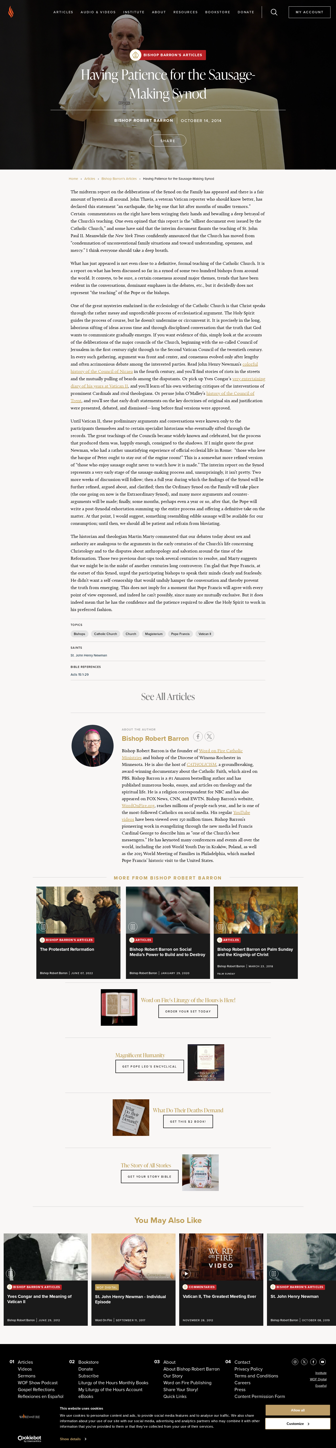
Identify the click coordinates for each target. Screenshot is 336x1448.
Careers (243, 1382)
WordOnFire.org (138, 805)
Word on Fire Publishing (187, 1382)
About (159, 12)
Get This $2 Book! (188, 1121)
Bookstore (217, 12)
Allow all (298, 1410)
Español (321, 1385)
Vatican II (205, 634)
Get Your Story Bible (149, 1176)
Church (131, 634)
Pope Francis (180, 634)
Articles (63, 12)
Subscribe (88, 1375)
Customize (295, 1424)
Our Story (173, 1375)
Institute (134, 12)
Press (240, 1389)
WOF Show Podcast (38, 1382)
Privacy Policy (249, 1369)
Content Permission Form (260, 1396)
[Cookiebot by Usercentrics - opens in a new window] (30, 1439)
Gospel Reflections (36, 1389)
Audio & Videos (98, 12)
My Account (310, 12)
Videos (25, 1369)
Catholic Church (105, 634)
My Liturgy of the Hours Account (110, 1389)
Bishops (79, 634)
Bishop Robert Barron (143, 120)
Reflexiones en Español (41, 1396)
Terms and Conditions (256, 1375)
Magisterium (154, 634)
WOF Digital (318, 1379)
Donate (246, 12)
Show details (70, 1439)
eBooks (85, 1396)
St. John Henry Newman (89, 655)
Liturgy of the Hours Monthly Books (113, 1382)
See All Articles (168, 696)
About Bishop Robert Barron (191, 1369)
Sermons (26, 1375)
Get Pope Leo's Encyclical (149, 1066)
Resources (185, 12)
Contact (242, 1362)
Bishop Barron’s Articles (173, 55)
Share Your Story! (180, 1389)
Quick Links (175, 1396)
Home (73, 178)
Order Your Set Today (188, 1011)
